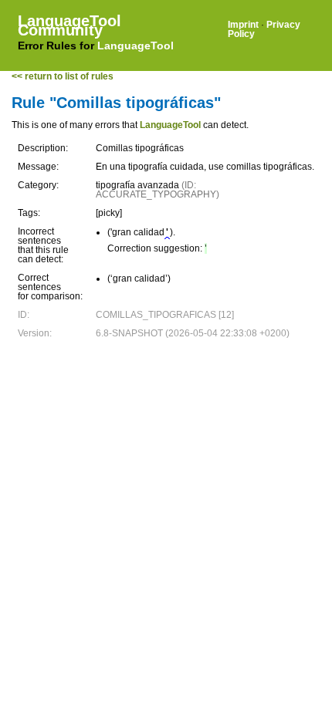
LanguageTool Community (69, 25)
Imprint (243, 24)
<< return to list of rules (62, 76)
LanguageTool (135, 45)
